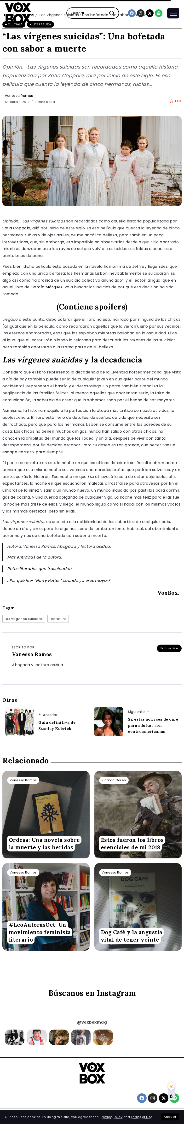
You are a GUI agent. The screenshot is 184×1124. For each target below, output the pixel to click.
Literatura (58, 619)
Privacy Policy (111, 1117)
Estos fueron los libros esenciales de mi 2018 (132, 843)
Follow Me (169, 648)
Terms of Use (142, 1117)
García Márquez (47, 287)
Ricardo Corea (114, 780)
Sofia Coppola (16, 228)
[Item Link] (46, 814)
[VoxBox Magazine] (18, 13)
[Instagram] (140, 13)
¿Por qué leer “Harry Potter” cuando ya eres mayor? (58, 580)
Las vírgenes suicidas (24, 619)
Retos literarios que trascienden (39, 568)
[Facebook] (132, 13)
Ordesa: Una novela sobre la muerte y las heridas (44, 843)
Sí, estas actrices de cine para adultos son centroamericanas (153, 725)
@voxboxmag (92, 1022)
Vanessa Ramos (19, 95)
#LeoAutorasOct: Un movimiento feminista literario (40, 932)
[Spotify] (158, 13)
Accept (170, 1116)
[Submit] (114, 13)
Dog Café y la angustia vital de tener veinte (131, 936)
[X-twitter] (150, 13)
